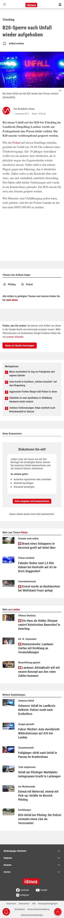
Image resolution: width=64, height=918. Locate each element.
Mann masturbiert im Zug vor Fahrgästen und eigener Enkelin (32, 373)
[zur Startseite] (32, 880)
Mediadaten (20, 909)
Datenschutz (24, 903)
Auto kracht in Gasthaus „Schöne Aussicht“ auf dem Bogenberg (33, 383)
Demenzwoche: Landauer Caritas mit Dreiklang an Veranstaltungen (35, 648)
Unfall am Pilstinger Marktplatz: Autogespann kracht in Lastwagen (39, 774)
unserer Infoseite (14, 336)
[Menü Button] (4, 4)
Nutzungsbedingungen (48, 903)
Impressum (11, 903)
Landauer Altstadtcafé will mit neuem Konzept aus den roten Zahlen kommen (39, 672)
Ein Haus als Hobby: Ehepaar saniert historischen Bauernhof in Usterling (39, 625)
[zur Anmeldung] (60, 4)
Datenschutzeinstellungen (32, 915)
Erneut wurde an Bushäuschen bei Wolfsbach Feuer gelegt (39, 588)
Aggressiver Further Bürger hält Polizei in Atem (33, 391)
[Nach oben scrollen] (58, 911)
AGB (34, 903)
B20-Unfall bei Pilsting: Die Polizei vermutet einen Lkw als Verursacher (39, 819)
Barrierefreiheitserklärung (38, 909)
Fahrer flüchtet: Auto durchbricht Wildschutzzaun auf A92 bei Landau (38, 733)
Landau (16, 609)
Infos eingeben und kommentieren (32, 501)
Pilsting (12, 284)
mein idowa (12, 299)
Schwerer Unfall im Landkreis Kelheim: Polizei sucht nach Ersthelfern (36, 710)
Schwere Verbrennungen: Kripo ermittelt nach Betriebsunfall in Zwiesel (32, 409)
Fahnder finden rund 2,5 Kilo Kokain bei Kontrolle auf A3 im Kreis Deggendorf (37, 567)
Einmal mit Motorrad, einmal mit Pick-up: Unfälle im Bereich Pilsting (38, 795)
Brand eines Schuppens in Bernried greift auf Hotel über (37, 545)
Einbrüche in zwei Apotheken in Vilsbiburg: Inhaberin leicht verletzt (30, 399)
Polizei (16, 142)
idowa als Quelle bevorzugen (19, 345)
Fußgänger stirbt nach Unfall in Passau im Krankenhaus (37, 755)
